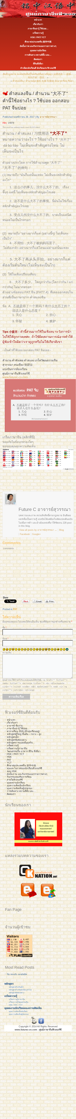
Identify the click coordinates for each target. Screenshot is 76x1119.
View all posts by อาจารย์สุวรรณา (38, 530)
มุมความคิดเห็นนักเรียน (19, 785)
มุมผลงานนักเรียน (38, 50)
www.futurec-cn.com (15, 377)
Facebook (25, 534)
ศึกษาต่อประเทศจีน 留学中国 (38, 42)
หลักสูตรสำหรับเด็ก (16, 987)
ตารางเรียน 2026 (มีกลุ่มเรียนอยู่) (23, 731)
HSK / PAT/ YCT (38, 37)
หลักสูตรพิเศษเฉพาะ (17, 740)
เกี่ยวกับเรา (38, 24)
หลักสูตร (8, 983)
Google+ (36, 534)
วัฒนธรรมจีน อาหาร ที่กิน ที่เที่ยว (23, 751)
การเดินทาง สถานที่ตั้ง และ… (38, 55)
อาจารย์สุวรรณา (48, 117)
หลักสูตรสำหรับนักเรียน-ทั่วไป (20, 990)
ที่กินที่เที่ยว (38, 63)
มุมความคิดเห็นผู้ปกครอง (19, 788)
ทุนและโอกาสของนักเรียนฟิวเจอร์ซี (24, 768)
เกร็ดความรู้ (38, 33)
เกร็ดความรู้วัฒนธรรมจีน (18, 1002)
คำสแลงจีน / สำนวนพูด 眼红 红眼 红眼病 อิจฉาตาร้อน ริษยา (43, 81)
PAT (15, 609)
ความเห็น (6, 652)
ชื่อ (4, 627)
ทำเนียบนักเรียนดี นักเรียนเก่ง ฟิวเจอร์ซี (38, 68)
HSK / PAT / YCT (15, 1005)
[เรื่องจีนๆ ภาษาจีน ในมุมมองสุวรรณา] (28, 898)
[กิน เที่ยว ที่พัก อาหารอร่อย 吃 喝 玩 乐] (48, 898)
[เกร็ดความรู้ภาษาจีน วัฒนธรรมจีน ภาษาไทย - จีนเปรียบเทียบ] (38, 879)
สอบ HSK (12, 771)
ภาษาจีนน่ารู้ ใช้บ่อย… (38, 28)
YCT (9, 762)
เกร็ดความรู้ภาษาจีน (17, 748)
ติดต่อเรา (38, 59)
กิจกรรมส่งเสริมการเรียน (19, 777)
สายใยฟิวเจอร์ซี (15, 779)
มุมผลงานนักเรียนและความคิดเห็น (23, 1008)
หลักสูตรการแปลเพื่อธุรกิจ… (21, 742)
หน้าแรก (38, 20)
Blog (61, 530)
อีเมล (5, 638)
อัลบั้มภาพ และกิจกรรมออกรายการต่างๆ (38, 46)
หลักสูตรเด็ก (13, 737)
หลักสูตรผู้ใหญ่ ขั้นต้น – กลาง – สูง (24, 734)
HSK (9, 757)
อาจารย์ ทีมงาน (15, 725)
